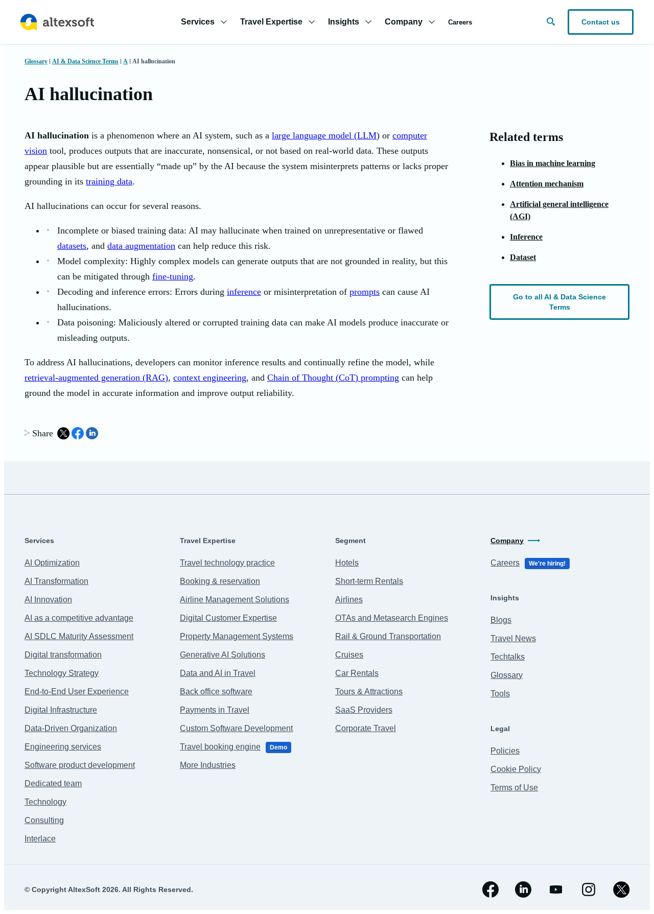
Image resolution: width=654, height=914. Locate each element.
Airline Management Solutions (234, 599)
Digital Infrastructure (61, 710)
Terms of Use (514, 787)
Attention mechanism (546, 183)
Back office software (216, 691)
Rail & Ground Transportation (388, 636)
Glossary (36, 61)
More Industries (208, 765)
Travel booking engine (233, 746)
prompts (364, 292)
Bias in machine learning (552, 163)
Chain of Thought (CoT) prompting (333, 377)
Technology (45, 802)
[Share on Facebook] (78, 433)
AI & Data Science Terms (85, 61)
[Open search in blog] (551, 21)
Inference (526, 236)
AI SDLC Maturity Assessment (79, 636)
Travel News (513, 638)
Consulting (44, 820)
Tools (500, 693)
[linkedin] (523, 889)
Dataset (523, 257)
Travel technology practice (227, 562)
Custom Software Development (236, 728)
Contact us (600, 22)
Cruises (349, 654)
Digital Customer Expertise (228, 618)
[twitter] (621, 889)
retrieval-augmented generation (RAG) (96, 377)
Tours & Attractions (369, 691)
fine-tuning (172, 276)
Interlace (40, 838)
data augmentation (141, 246)
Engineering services (63, 746)
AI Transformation (56, 581)
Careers (460, 22)
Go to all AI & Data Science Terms (559, 302)
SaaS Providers (363, 710)
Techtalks (508, 656)
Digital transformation (63, 654)
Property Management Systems (236, 636)
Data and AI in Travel (217, 673)
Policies (505, 750)
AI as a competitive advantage (79, 618)
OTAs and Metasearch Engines (391, 618)
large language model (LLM (324, 135)
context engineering (209, 377)
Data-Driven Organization (71, 728)
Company (507, 540)
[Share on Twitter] (63, 433)
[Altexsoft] (57, 22)
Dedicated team (53, 783)
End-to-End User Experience (77, 691)
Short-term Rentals (369, 581)
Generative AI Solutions (222, 654)
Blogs (501, 620)
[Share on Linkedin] (92, 433)
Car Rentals (357, 673)
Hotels (347, 562)
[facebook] (490, 889)
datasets (71, 246)
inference (244, 292)
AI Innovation (48, 599)
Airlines (349, 599)
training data (109, 181)
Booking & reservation (220, 581)
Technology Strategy (62, 673)
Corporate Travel (365, 728)
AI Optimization (52, 562)
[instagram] (588, 889)
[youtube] (556, 889)
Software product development (80, 765)
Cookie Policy (516, 769)
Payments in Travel (214, 710)
